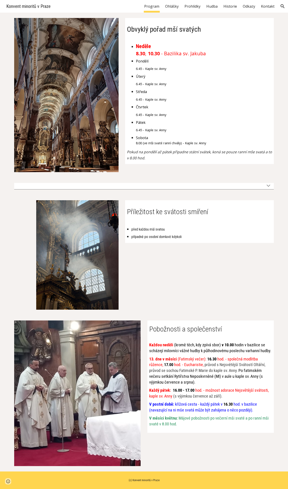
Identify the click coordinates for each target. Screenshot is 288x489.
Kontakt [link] (267, 6)
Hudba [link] (212, 6)
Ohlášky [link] (172, 6)
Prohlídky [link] (192, 6)
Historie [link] (230, 6)
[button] (282, 6)
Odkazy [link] (249, 6)
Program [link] (151, 6)
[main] (199, 28)
